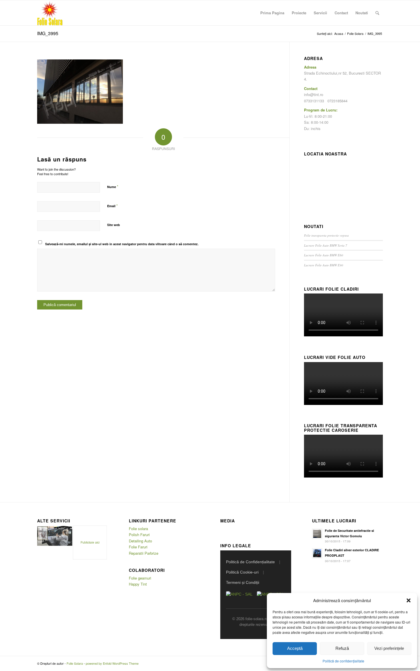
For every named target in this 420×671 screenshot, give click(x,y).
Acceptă (295, 648)
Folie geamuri (140, 578)
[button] (408, 600)
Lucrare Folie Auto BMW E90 (323, 265)
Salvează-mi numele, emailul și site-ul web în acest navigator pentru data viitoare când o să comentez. (122, 244)
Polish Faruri (139, 534)
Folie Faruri (138, 547)
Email (112, 205)
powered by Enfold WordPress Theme (112, 663)
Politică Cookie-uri (242, 572)
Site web (113, 225)
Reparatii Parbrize (143, 553)
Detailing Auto (140, 541)
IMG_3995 (47, 33)
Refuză (342, 648)
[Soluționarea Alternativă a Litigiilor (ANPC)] (239, 597)
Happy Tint (138, 584)
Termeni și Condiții (242, 582)
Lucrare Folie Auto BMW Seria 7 (325, 245)
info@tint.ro (313, 94)
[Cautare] (377, 12)
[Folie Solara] (50, 12)
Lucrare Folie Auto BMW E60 (323, 255)
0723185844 (337, 100)
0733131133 (314, 100)
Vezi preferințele (389, 648)
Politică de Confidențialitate (250, 562)
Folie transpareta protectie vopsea (326, 235)
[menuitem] (272, 12)
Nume (112, 186)
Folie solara (138, 528)
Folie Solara (75, 663)
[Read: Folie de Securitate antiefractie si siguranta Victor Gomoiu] (317, 534)
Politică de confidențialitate (343, 660)
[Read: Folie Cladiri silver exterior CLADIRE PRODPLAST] (317, 553)
